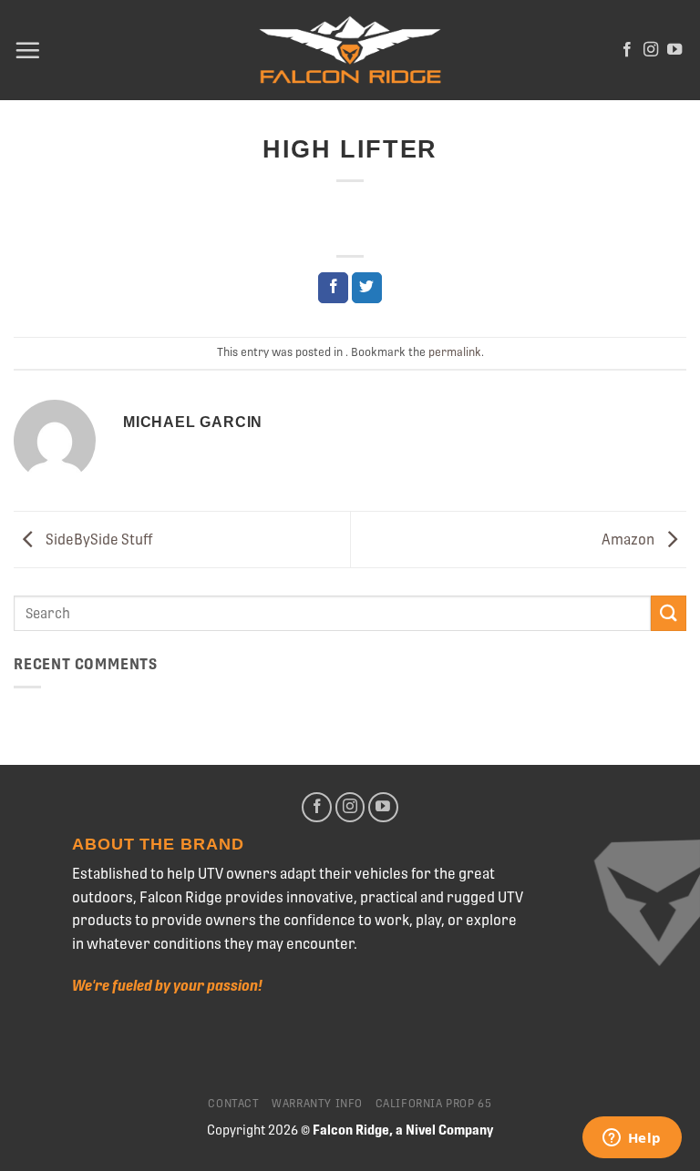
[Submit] (668, 613)
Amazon (629, 538)
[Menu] (27, 50)
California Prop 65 (434, 1103)
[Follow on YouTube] (674, 50)
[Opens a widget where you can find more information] (632, 1139)
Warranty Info (317, 1103)
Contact (233, 1103)
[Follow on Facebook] (627, 50)
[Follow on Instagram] (650, 50)
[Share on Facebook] (333, 287)
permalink (454, 352)
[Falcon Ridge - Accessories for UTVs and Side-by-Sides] (350, 51)
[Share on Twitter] (367, 287)
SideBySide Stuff (98, 538)
